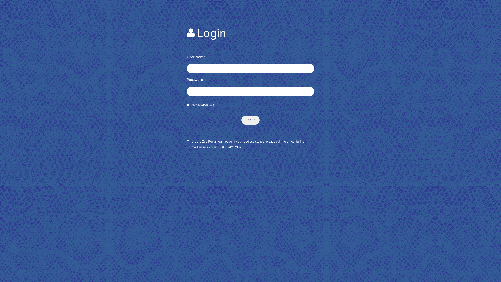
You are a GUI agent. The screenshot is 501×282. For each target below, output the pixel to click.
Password (195, 80)
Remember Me (201, 105)
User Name (196, 57)
